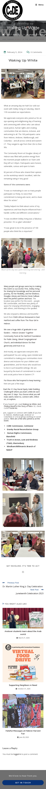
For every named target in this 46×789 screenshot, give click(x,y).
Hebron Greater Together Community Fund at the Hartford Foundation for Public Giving (22, 335)
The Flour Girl (30, 320)
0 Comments (36, 52)
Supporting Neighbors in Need (23, 685)
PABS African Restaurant (23, 317)
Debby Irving (34, 288)
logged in (17, 754)
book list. (14, 408)
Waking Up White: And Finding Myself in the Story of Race (22, 405)
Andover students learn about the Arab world (23, 633)
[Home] (3, 34)
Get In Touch (23, 782)
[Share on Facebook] (23, 572)
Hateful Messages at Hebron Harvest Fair (23, 732)
